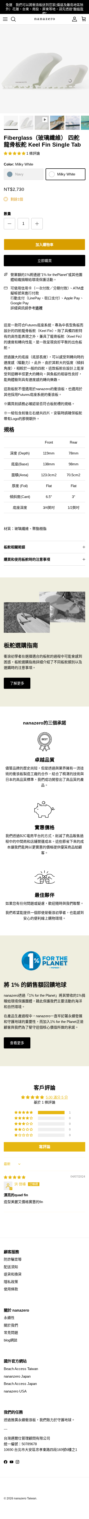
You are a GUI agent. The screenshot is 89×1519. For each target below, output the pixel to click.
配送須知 (11, 1267)
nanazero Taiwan (25, 1498)
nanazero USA (15, 1391)
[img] (14, 1177)
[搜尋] (15, 19)
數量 (7, 214)
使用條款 (11, 1289)
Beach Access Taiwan (21, 1369)
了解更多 (17, 683)
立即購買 (44, 261)
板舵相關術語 (14, 547)
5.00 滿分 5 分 (57, 1097)
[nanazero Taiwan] (44, 19)
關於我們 (11, 1325)
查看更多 (17, 1043)
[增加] (37, 223)
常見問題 (11, 1333)
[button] (15, 153)
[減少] (9, 223)
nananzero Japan (17, 1376)
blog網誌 (10, 1340)
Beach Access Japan (20, 1384)
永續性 (9, 1318)
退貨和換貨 (13, 1274)
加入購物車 (44, 245)
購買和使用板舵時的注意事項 (27, 559)
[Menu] (5, 19)
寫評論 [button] (44, 1147)
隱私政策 (11, 1282)
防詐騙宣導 (13, 1259)
